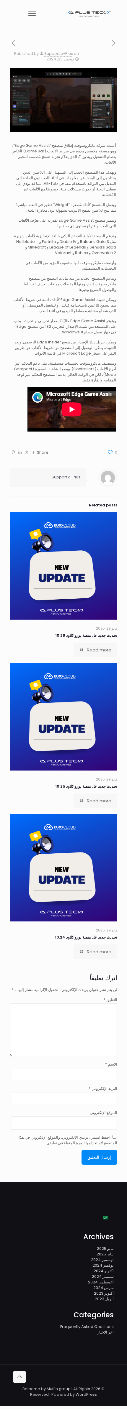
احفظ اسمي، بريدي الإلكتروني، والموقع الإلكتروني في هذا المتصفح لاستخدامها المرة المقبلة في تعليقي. (68, 1140)
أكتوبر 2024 (104, 1271)
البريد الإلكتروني (103, 1088)
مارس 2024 (103, 1288)
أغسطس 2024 (101, 1282)
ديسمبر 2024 (102, 1259)
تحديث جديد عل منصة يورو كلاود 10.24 (86, 937)
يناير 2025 (105, 1254)
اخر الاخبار (105, 1332)
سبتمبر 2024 (103, 1276)
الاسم (111, 1064)
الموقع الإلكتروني (103, 1112)
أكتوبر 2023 (104, 1293)
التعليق (110, 1000)
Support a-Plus (58, 53)
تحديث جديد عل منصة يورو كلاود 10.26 (86, 635)
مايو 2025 (105, 1248)
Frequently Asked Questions (87, 1326)
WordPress (86, 1394)
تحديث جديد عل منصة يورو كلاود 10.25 (86, 786)
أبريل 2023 (104, 1299)
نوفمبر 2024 (103, 1265)
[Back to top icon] (19, 1377)
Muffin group (59, 1389)
